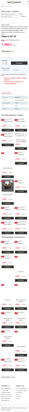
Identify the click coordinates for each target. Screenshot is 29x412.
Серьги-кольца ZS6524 (7, 337)
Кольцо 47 (21, 243)
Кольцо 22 (8, 209)
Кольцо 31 (21, 183)
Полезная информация (21, 388)
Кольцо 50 (8, 258)
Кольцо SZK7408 (7, 136)
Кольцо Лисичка (7, 168)
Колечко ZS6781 (7, 194)
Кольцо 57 (21, 271)
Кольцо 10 (8, 300)
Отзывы (18, 398)
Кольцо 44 (8, 243)
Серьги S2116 (21, 361)
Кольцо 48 (21, 154)
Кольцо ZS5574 (7, 224)
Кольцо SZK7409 (21, 224)
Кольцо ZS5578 (21, 209)
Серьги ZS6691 (21, 346)
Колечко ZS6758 (7, 121)
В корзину (19, 63)
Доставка (18, 396)
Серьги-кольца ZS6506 (7, 319)
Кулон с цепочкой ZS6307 (21, 300)
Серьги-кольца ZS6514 (21, 319)
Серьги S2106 (8, 361)
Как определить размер (21, 390)
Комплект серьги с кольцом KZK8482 (21, 140)
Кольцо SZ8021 (21, 121)
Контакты (18, 394)
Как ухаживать (19, 392)
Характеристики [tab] (6, 92)
